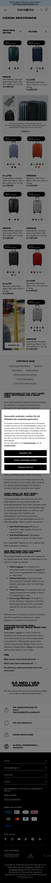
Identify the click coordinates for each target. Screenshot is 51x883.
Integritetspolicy (30, 443)
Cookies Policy (9, 445)
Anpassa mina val (25, 467)
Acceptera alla (25, 453)
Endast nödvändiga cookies (25, 460)
